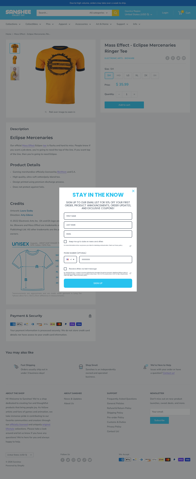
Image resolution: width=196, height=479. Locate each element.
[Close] (133, 191)
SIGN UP (98, 283)
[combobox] (70, 259)
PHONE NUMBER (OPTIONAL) (75, 253)
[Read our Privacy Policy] (130, 246)
